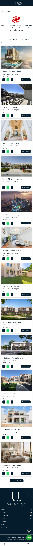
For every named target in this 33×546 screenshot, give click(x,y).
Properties (8, 11)
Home (2, 11)
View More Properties (16, 480)
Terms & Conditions (11, 537)
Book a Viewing (25, 79)
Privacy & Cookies (22, 537)
